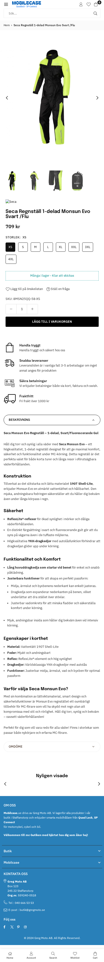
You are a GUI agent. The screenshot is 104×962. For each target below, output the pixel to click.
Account (31, 957)
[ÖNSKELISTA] (88, 4)
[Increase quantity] (32, 309)
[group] (52, 97)
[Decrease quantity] (11, 309)
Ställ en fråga (60, 289)
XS (10, 247)
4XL (11, 259)
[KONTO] (81, 4)
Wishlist (75, 957)
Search (53, 957)
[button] (6, 4)
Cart (95, 957)
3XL (87, 247)
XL (60, 247)
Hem (7, 25)
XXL (74, 247)
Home (10, 957)
